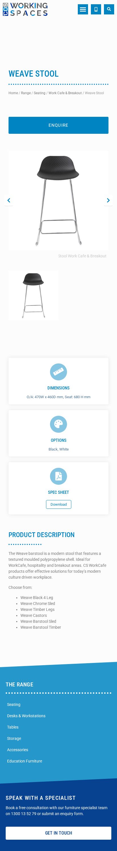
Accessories (17, 749)
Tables (12, 727)
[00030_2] (58, 200)
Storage (14, 738)
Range (26, 93)
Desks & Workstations (26, 716)
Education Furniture (24, 761)
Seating (39, 93)
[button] (83, 9)
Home (13, 93)
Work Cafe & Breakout (65, 93)
